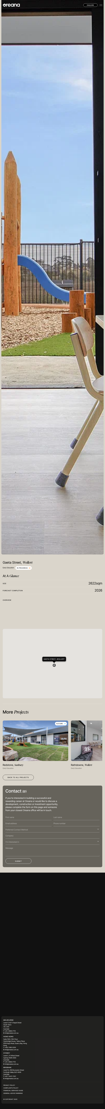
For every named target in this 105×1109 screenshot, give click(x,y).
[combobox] (52, 829)
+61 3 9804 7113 (10, 1031)
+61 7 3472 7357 (10, 1076)
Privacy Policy (9, 1085)
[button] (52, 663)
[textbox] (51, 830)
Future (59, 724)
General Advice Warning (13, 1093)
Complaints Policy (10, 1088)
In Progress (22, 568)
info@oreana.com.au (11, 1033)
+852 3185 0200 (10, 1047)
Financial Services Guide (13, 1090)
